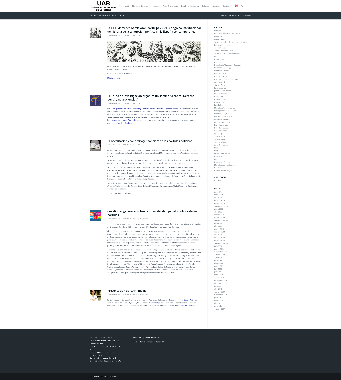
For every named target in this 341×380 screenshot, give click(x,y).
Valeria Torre (219, 136)
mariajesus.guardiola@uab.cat (119, 123)
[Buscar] (241, 6)
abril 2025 (218, 212)
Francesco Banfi (220, 76)
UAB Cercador (95, 352)
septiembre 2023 (221, 243)
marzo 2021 (219, 274)
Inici (215, 159)
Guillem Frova (219, 85)
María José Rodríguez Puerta (225, 110)
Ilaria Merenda (220, 88)
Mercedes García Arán (223, 116)
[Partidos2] (95, 215)
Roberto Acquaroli (221, 128)
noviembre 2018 (220, 294)
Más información (114, 78)
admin (138, 35)
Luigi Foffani (219, 105)
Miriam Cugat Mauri (222, 119)
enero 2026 (218, 197)
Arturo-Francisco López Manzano (227, 53)
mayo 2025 (218, 209)
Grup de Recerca (142, 219)
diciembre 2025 (220, 200)
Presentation (219, 39)
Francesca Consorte (222, 71)
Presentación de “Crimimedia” (127, 291)
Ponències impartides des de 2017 (228, 33)
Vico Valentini (219, 139)
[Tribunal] (95, 145)
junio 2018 (218, 297)
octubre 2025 (219, 203)
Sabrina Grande (220, 130)
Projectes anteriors (222, 122)
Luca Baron (218, 96)
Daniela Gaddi (220, 59)
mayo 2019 (218, 286)
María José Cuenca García (224, 108)
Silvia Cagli (218, 133)
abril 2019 (218, 289)
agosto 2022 (219, 257)
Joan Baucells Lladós (222, 90)
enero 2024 (218, 234)
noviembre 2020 (220, 280)
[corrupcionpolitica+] (95, 32)
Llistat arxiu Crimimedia (223, 162)
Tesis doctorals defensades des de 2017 (230, 42)
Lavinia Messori (220, 93)
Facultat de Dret (96, 343)
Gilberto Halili (219, 82)
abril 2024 (218, 226)
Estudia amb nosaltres (223, 153)
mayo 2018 (218, 300)
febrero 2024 (219, 232)
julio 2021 (218, 269)
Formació (218, 156)
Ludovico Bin (219, 102)
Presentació (219, 36)
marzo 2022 (219, 266)
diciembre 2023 (220, 237)
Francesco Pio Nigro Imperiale (226, 79)
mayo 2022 (218, 263)
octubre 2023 (219, 240)
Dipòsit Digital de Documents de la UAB (105, 361)
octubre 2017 (219, 309)
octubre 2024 (219, 217)
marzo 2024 (219, 229)
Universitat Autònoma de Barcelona (104, 341)
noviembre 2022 (220, 252)
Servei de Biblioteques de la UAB (103, 358)
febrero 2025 (219, 214)
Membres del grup (221, 113)
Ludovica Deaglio (221, 99)
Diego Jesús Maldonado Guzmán (227, 65)
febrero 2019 (219, 292)
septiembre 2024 (221, 220)
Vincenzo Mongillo (221, 142)
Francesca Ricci (220, 73)
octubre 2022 (219, 255)
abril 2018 (218, 303)
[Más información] (188, 305)
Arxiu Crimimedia (221, 145)
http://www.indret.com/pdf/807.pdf (121, 120)
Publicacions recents (222, 45)
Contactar (218, 56)
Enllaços (217, 31)
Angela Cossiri (220, 48)
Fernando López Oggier (223, 68)
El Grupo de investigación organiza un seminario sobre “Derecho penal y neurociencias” (150, 97)
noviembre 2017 (220, 306)
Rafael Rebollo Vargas (223, 170)
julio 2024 (218, 223)
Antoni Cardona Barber (223, 51)
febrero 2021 (219, 277)
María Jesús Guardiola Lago (225, 165)
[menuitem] (115, 6)
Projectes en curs (221, 125)
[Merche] (95, 295)
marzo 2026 (219, 194)
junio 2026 (218, 192)
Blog (216, 148)
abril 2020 (218, 283)
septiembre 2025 (221, 206)
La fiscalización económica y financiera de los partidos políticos (149, 141)
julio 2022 (218, 260)
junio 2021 (218, 272)
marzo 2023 (219, 249)
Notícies (128, 35)
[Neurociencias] (95, 100)
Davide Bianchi (220, 62)
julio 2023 (218, 246)
